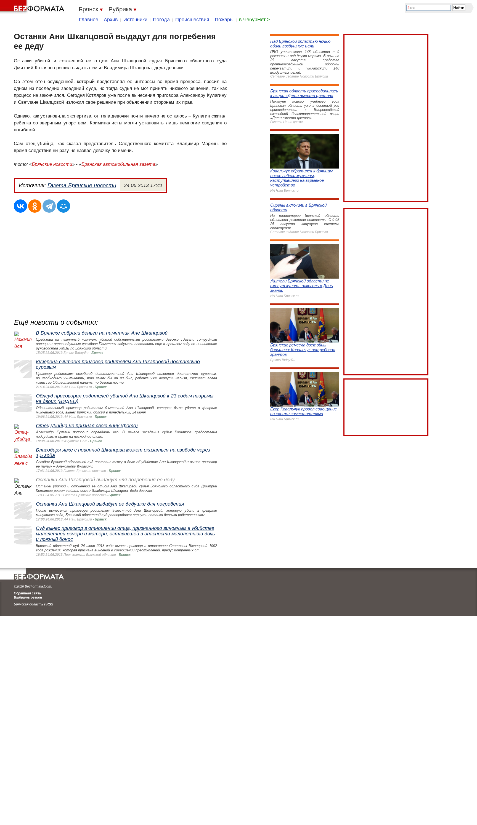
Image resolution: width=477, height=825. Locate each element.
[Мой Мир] (63, 206)
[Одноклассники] (34, 206)
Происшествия (192, 19)
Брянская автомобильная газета (118, 164)
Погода (161, 19)
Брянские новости (52, 164)
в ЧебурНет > (254, 19)
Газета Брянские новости (81, 185)
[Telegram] (49, 206)
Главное (88, 19)
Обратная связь (27, 593)
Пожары (224, 19)
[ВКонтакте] (20, 206)
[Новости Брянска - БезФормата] (33, 7)
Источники (135, 19)
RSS (49, 604)
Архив (111, 19)
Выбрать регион (28, 597)
